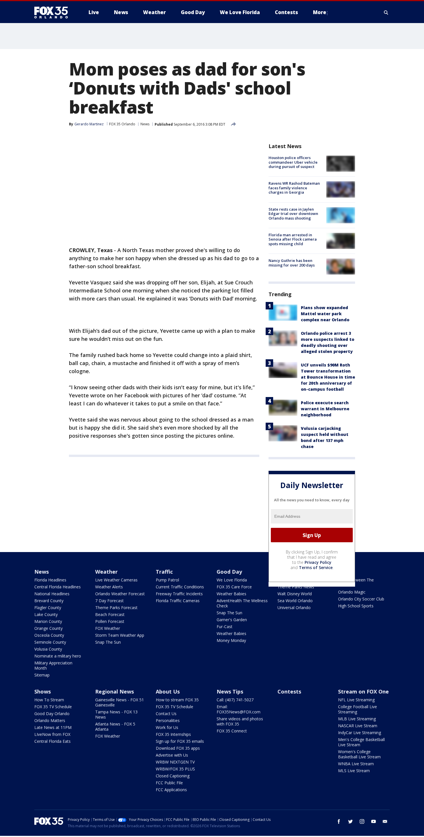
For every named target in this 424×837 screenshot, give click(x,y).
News (144, 124)
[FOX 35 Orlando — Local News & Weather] (53, 12)
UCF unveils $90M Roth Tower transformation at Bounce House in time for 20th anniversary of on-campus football (328, 377)
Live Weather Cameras (116, 580)
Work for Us (167, 727)
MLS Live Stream (354, 770)
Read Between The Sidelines (356, 582)
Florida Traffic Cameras (178, 600)
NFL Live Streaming (356, 699)
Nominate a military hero (57, 656)
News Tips (230, 691)
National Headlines (52, 593)
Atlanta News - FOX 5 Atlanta (115, 726)
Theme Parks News (295, 587)
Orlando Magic (351, 592)
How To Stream (49, 699)
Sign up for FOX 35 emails (180, 741)
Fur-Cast (224, 626)
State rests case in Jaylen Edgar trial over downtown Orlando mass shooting (293, 214)
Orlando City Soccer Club (361, 599)
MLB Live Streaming (357, 718)
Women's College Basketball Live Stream (359, 754)
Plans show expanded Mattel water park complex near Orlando (325, 313)
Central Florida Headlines (57, 587)
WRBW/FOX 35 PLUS (175, 769)
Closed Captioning (173, 776)
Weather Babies (231, 593)
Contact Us (166, 713)
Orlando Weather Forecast (120, 593)
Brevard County (48, 600)
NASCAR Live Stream (357, 725)
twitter (350, 821)
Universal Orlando (294, 607)
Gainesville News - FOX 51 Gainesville (119, 702)
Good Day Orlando (52, 713)
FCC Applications (171, 789)
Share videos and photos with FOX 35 (240, 721)
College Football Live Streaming (357, 709)
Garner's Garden (232, 619)
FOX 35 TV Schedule (53, 706)
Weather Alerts (109, 587)
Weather (106, 571)
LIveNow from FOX (52, 734)
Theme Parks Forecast (116, 607)
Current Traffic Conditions (180, 587)
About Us (168, 691)
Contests (289, 691)
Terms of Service (316, 567)
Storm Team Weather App (119, 635)
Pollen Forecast (109, 621)
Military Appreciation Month (53, 665)
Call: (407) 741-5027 (235, 699)
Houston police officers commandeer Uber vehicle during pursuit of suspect (293, 162)
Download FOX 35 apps (178, 748)
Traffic (164, 571)
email (385, 821)
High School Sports (356, 606)
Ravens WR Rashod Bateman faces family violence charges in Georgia (294, 188)
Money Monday (231, 640)
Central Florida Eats (52, 741)
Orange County (48, 628)
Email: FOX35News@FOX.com (238, 709)
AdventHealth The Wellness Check (242, 603)
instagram (362, 821)
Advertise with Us (172, 755)
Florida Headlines (50, 580)
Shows (42, 691)
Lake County (46, 614)
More (319, 12)
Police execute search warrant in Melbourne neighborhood (325, 408)
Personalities (168, 720)
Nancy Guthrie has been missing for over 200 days (292, 263)
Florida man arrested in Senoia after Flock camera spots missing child (293, 239)
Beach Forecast (110, 614)
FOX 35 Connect (232, 731)
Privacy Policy (318, 562)
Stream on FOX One (363, 691)
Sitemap (42, 675)
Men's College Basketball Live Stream (361, 742)
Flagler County (47, 607)
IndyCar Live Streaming (359, 732)
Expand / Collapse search (386, 12)
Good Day (229, 571)
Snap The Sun (108, 642)
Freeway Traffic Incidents (179, 593)
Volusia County (48, 649)
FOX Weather (107, 628)
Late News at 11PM (53, 727)
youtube (373, 821)
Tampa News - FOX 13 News (116, 714)
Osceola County (49, 635)
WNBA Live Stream (356, 763)
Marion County (48, 621)
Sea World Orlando (295, 600)
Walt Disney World (294, 593)
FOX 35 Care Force (234, 587)
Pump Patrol (167, 580)
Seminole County (50, 642)
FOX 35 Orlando (122, 124)
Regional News (114, 691)
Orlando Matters (49, 720)
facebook (339, 821)
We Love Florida (232, 580)
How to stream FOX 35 (177, 699)
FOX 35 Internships (173, 734)
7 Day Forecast (109, 600)
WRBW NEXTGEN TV (175, 762)
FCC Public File (169, 782)
